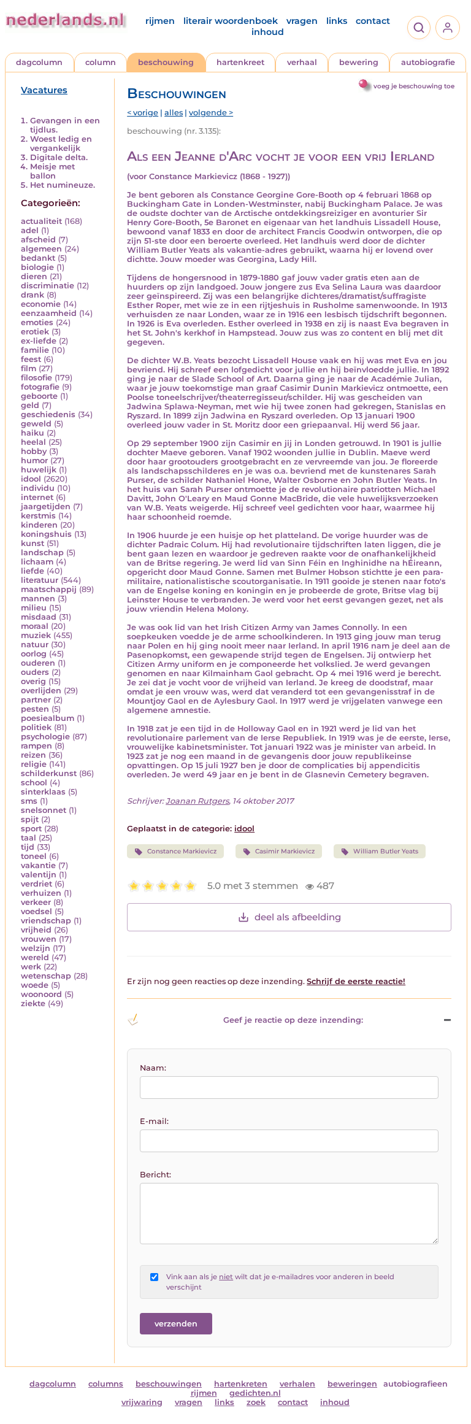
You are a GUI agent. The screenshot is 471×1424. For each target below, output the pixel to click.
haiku (32, 432)
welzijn (35, 948)
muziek (36, 635)
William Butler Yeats (385, 851)
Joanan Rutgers (197, 801)
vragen (302, 20)
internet (37, 497)
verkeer (36, 902)
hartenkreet (240, 62)
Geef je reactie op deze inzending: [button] (293, 1020)
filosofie (36, 377)
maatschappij (49, 589)
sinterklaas (43, 791)
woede (34, 985)
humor (34, 460)
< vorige (142, 112)
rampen (36, 745)
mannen (38, 598)
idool (31, 478)
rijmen (160, 20)
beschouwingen (169, 1383)
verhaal (302, 62)
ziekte (33, 1003)
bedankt (38, 258)
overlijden (41, 690)
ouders (35, 672)
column (100, 62)
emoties (37, 322)
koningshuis (46, 534)
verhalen (297, 1383)
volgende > (211, 112)
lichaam (37, 561)
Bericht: (155, 1174)
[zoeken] (419, 27)
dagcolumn (39, 62)
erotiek (35, 331)
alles (173, 112)
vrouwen (38, 939)
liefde (32, 570)
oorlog (34, 653)
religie (34, 764)
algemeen (41, 248)
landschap (42, 552)
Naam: (153, 1067)
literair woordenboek (230, 20)
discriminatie (47, 285)
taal (28, 837)
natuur (34, 644)
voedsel (36, 911)
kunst (32, 543)
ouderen (38, 663)
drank (32, 294)
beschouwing (166, 62)
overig (33, 681)
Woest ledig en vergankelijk (61, 143)
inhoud (267, 31)
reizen (33, 755)
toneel (34, 856)
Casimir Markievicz (285, 851)
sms (29, 801)
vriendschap (46, 920)
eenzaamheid (49, 313)
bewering (358, 62)
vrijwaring (142, 1402)
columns (105, 1383)
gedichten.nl (255, 1393)
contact (373, 20)
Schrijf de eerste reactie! (356, 981)
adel (30, 230)
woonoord (41, 994)
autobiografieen (415, 1383)
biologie (37, 267)
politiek (36, 727)
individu (38, 488)
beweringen (352, 1383)
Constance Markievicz (181, 851)
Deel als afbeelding (298, 917)
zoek (256, 1402)
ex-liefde (38, 340)
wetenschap (46, 975)
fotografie (40, 386)
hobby (34, 451)
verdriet (36, 883)
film (28, 368)
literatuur (39, 580)
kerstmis (38, 515)
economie (41, 304)
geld (30, 405)
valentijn (38, 874)
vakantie (38, 865)
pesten (35, 709)
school (34, 782)
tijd (27, 847)
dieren (34, 276)
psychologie (45, 736)
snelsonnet (43, 810)
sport (31, 828)
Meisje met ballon (52, 171)
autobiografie (428, 62)
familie (35, 350)
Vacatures (44, 90)
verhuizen (41, 893)
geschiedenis (48, 414)
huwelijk (38, 469)
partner (36, 699)
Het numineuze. (62, 185)
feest (31, 359)
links (336, 20)
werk (31, 966)
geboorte (39, 396)
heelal (33, 442)
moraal (34, 626)
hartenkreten (240, 1383)
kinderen (39, 524)
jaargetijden (46, 506)
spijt (30, 819)
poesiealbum (47, 718)
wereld (35, 957)
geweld (36, 423)
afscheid (38, 239)
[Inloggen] (447, 27)
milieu (34, 607)
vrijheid (36, 929)
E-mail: (154, 1121)
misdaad (38, 617)
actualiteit (41, 221)
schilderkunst (49, 773)
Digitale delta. (59, 157)
